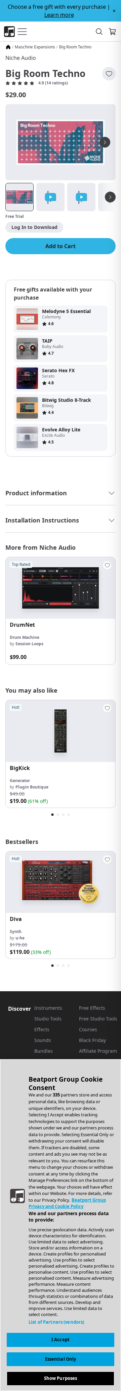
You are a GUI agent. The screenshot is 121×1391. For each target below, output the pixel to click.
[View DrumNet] (60, 588)
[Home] (8, 47)
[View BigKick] (60, 731)
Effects (41, 1029)
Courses (88, 1029)
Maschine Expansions (35, 47)
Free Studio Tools (98, 1018)
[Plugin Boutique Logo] (9, 31)
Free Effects (92, 1008)
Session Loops (29, 644)
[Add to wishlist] (109, 73)
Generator (20, 780)
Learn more (59, 14)
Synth (16, 931)
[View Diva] (60, 882)
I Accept (60, 1340)
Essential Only (60, 1359)
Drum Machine (24, 637)
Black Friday (92, 1040)
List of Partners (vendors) (56, 1322)
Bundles (43, 1051)
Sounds (42, 1040)
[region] (60, 1225)
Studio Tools (48, 1018)
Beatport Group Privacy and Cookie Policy (67, 1203)
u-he (20, 938)
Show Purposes (60, 1378)
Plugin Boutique (31, 787)
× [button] (114, 10)
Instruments (48, 1008)
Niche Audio (20, 58)
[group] (60, 611)
